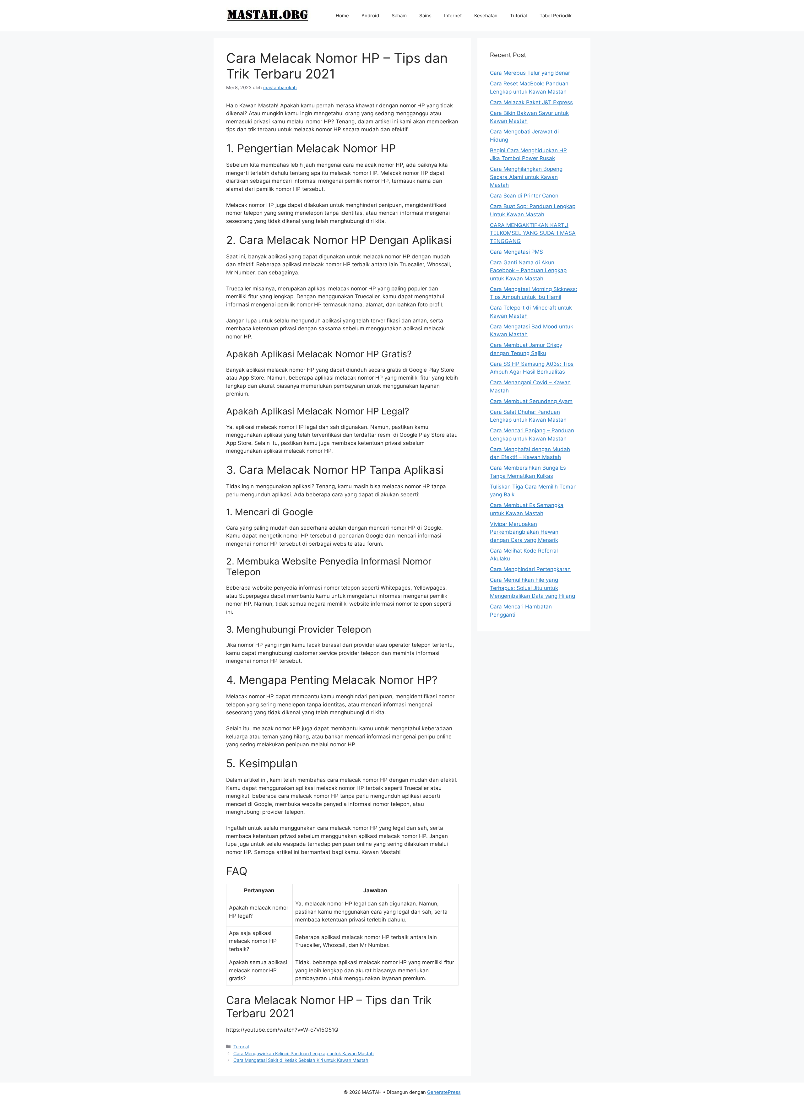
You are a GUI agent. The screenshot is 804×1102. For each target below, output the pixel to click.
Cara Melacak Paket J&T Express (531, 102)
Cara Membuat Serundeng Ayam (531, 401)
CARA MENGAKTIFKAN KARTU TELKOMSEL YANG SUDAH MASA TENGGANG (533, 233)
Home (342, 16)
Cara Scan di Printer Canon (524, 195)
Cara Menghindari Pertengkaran (530, 569)
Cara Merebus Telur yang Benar (530, 73)
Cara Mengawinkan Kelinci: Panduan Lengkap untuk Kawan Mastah (303, 1053)
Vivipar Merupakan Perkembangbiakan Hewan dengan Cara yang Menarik (524, 532)
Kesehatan (485, 16)
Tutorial (518, 16)
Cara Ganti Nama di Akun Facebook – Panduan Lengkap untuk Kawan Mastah (528, 270)
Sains (425, 16)
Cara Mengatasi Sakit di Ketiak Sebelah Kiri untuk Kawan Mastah (300, 1060)
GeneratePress (444, 1092)
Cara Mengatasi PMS (516, 252)
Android (370, 16)
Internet (453, 16)
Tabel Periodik (556, 16)
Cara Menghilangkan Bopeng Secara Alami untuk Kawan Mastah (526, 177)
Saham (399, 16)
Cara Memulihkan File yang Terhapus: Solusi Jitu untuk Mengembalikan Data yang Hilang (532, 588)
